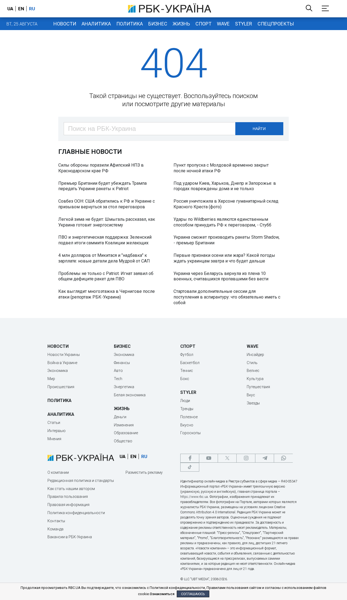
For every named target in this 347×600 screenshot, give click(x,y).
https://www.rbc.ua (194, 497)
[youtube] (208, 458)
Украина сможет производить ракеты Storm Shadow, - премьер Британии (226, 240)
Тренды (186, 409)
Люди (185, 400)
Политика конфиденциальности (76, 513)
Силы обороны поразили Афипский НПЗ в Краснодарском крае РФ (101, 168)
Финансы (122, 363)
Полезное (189, 417)
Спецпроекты (276, 24)
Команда (55, 529)
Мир (51, 379)
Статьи (53, 422)
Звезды (253, 403)
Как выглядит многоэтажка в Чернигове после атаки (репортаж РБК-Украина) (106, 294)
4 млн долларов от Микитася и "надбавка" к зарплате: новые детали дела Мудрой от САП (104, 258)
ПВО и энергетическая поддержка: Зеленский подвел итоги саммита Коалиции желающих (105, 240)
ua (10, 8)
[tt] (189, 467)
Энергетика (124, 387)
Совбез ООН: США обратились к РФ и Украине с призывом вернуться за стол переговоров (106, 204)
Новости (64, 24)
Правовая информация (68, 504)
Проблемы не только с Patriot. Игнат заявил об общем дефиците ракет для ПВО (105, 276)
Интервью (56, 431)
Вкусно (186, 425)
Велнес (253, 370)
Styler (243, 24)
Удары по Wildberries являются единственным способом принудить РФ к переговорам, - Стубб (222, 222)
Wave (223, 24)
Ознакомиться (162, 594)
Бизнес (157, 24)
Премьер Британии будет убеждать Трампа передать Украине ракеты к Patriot (102, 186)
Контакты (56, 521)
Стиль (252, 363)
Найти (259, 129)
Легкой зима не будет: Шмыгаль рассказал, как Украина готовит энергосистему (106, 222)
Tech (118, 379)
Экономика (57, 370)
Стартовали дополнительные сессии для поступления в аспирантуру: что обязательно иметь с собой (227, 297)
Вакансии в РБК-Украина (69, 537)
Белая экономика (130, 395)
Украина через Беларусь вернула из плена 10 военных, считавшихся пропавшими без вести (221, 276)
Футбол (186, 354)
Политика (129, 24)
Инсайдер (255, 354)
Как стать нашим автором (71, 489)
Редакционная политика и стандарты (80, 480)
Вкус (251, 395)
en (21, 8)
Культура (255, 379)
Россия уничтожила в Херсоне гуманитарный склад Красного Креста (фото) (226, 204)
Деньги (120, 417)
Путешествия (258, 387)
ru (32, 8)
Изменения (124, 425)
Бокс (184, 379)
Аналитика (96, 24)
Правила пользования (67, 496)
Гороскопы (190, 433)
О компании (58, 472)
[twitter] (227, 458)
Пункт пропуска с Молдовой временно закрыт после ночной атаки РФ (221, 168)
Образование (126, 433)
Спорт (203, 24)
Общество (123, 441)
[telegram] (264, 458)
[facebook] (189, 458)
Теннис (186, 370)
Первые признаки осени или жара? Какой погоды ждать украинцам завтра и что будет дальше (224, 258)
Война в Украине (62, 363)
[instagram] (245, 458)
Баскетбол (190, 363)
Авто (118, 370)
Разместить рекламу (144, 472)
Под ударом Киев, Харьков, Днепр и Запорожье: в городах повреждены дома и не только (225, 186)
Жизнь (181, 24)
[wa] (283, 458)
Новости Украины (63, 354)
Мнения (54, 439)
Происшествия (60, 387)
